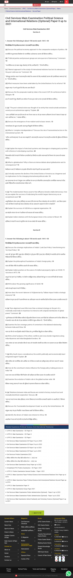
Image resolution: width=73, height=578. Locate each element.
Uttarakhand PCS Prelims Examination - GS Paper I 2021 (24, 468)
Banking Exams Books (44, 543)
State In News (9, 532)
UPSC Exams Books (44, 521)
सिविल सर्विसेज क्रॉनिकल (28, 527)
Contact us (7, 560)
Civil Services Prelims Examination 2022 (19, 454)
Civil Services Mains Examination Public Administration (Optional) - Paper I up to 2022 (33, 496)
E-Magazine (24, 537)
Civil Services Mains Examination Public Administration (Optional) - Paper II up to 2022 (33, 492)
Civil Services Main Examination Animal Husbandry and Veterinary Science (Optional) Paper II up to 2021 (35, 500)
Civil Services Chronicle (25, 522)
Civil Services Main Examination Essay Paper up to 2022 (24, 464)
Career (6, 553)
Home (6, 8)
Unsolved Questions (15, 8)
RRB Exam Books (43, 552)
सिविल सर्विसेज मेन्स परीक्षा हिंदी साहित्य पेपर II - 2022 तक (22, 458)
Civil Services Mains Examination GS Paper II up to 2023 (24, 447)
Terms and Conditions (39, 569)
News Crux (7, 525)
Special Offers (25, 555)
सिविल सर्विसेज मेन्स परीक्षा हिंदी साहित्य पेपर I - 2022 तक (22, 461)
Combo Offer (25, 559)
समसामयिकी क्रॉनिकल (27, 530)
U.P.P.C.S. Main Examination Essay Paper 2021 (21, 489)
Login (47, 1)
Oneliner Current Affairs (9, 536)
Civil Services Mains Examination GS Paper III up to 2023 (24, 444)
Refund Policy (22, 569)
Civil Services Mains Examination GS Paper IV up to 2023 (24, 441)
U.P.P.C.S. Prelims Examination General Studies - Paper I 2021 (26, 471)
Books (23, 541)
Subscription (25, 549)
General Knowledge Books (44, 547)
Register (55, 1)
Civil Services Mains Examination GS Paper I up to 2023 (24, 451)
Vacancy (7, 556)
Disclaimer (64, 569)
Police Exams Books (44, 539)
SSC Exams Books (43, 525)
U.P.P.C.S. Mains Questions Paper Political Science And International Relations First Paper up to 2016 (35, 476)
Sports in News (9, 528)
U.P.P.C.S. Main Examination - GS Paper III (19, 431)
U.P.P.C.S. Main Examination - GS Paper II (19, 434)
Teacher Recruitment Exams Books (44, 535)
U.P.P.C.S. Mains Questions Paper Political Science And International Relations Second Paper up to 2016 (35, 481)
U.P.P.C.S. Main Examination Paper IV (18, 485)
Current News (8, 521)
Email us (58, 525)
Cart (62, 1)
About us (7, 550)
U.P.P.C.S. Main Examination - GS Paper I (19, 437)
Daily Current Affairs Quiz (10, 542)
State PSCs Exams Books (44, 529)
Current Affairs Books (44, 555)
